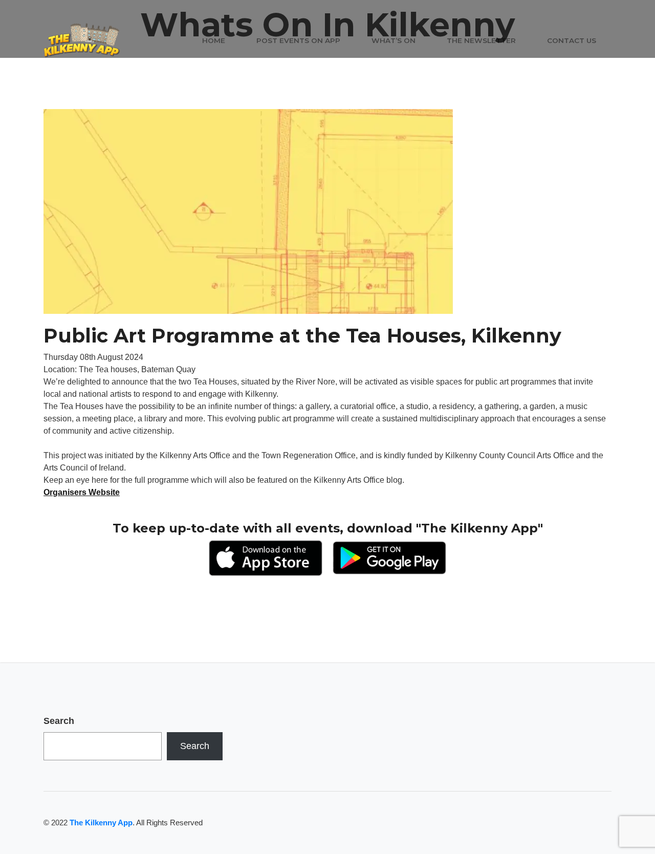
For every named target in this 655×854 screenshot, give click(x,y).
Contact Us (571, 40)
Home (213, 40)
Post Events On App (298, 40)
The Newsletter (481, 40)
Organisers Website (81, 492)
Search (58, 721)
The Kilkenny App (101, 822)
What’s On (394, 40)
